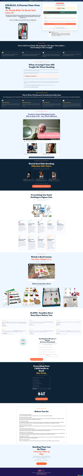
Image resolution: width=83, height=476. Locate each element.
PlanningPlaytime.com (43, 473)
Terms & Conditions (38, 474)
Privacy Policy (45, 474)
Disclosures (42, 474)
